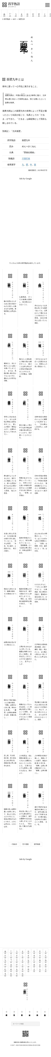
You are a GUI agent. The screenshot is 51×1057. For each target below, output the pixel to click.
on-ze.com (36, 1045)
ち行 (5, 959)
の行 (5, 964)
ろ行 (17, 973)
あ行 (4, 13)
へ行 (28, 964)
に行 (34, 959)
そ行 (40, 955)
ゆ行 (28, 968)
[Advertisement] (25, 198)
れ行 (11, 973)
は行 (11, 964)
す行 (28, 955)
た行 (46, 955)
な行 (28, 959)
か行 (33, 13)
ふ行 (23, 964)
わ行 (23, 973)
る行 (5, 973)
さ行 (17, 955)
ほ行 (34, 964)
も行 (17, 968)
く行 (45, 13)
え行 (22, 13)
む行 (5, 968)
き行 (39, 13)
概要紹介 (6, 1012)
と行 (23, 959)
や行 (23, 968)
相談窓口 (45, 1012)
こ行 (11, 955)
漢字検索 (37, 844)
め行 (14, 19)
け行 (5, 955)
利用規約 (37, 1012)
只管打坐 (26, 158)
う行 (16, 13)
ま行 (40, 964)
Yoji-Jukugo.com (25, 1045)
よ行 (34, 968)
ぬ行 (40, 959)
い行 (10, 13)
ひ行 (17, 964)
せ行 (34, 955)
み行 (46, 964)
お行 (27, 13)
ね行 (46, 959)
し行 (23, 955)
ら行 (40, 968)
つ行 (11, 959)
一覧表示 (14, 844)
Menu (47, 5)
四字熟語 (14, 3)
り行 (46, 968)
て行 (17, 959)
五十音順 (25, 844)
